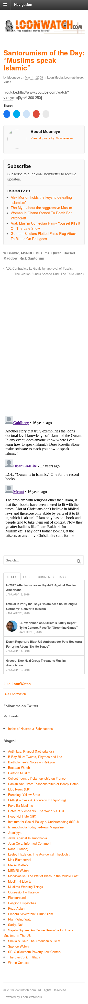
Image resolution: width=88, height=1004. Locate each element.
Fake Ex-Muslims (20, 805)
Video (7, 82)
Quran (56, 252)
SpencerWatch (18, 946)
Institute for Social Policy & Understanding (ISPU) (43, 821)
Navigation (23, 4)
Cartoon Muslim (19, 773)
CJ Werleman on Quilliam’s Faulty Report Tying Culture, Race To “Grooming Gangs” (49, 625)
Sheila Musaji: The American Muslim (34, 940)
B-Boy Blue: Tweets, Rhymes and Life (35, 756)
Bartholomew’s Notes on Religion (31, 762)
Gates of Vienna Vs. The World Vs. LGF (36, 810)
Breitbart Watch (19, 767)
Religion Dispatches (22, 903)
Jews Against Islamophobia (27, 838)
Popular (12, 577)
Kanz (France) (18, 848)
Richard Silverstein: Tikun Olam (30, 913)
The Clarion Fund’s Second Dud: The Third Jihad (48, 274)
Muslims (42, 252)
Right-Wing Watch (20, 919)
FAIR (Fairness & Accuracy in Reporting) (37, 800)
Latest (28, 577)
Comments (46, 577)
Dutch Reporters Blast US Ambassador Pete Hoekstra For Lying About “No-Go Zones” (44, 644)
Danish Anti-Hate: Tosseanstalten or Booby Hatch (43, 783)
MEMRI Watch (18, 870)
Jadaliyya (15, 832)
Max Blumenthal (19, 859)
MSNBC (27, 252)
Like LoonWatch (17, 683)
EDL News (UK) (19, 789)
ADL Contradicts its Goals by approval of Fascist (39, 268)
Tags (62, 577)
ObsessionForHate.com (25, 892)
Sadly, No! (15, 924)
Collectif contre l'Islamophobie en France (37, 778)
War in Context (18, 962)
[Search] (79, 561)
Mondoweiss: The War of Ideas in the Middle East (43, 875)
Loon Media (55, 77)
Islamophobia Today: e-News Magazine (36, 827)
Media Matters (18, 865)
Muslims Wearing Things (25, 886)
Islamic (13, 252)
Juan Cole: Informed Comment (29, 843)
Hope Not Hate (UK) (22, 816)
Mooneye (13, 77)
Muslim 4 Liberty (20, 881)
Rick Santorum (32, 258)
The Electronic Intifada (24, 957)
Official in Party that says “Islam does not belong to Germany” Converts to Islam (41, 606)
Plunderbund (17, 897)
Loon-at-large (73, 77)
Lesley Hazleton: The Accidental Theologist (39, 854)
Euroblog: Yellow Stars (24, 794)
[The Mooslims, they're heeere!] (44, 31)
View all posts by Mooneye (52, 138)
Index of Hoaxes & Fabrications (30, 728)
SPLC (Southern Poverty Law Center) (34, 951)
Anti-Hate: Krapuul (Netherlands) (31, 751)
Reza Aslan (16, 908)
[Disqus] (44, 343)
